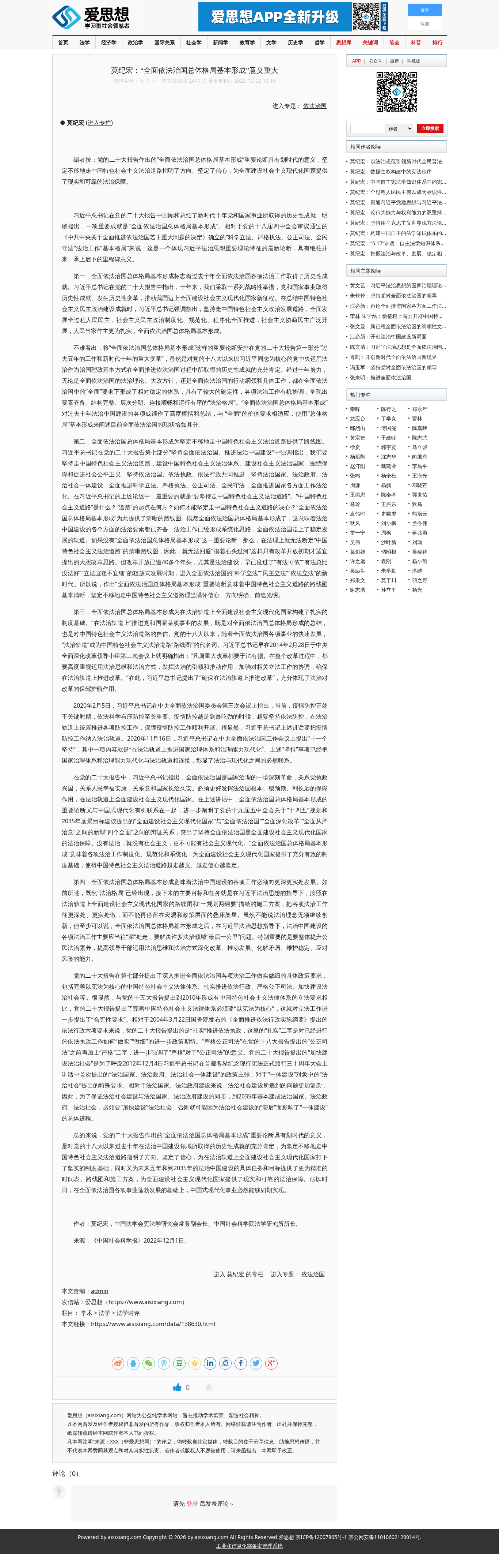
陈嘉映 (419, 427)
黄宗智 (357, 437)
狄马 (417, 504)
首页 (63, 42)
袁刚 (386, 561)
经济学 (109, 42)
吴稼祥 (419, 551)
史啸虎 (388, 513)
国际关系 (165, 42)
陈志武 (419, 437)
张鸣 (355, 475)
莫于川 (388, 580)
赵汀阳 (357, 466)
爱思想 (110, 18)
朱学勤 (388, 570)
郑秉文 (357, 580)
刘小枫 (388, 523)
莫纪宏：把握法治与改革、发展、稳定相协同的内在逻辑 (414, 253)
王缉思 (357, 494)
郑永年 (419, 408)
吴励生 (357, 570)
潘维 (417, 570)
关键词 (370, 42)
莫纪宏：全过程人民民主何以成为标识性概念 (401, 191)
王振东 (388, 504)
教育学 (247, 42)
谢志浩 (357, 589)
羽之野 (419, 580)
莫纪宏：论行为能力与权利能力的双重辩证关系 (403, 212)
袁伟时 (357, 513)
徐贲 (355, 446)
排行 (438, 42)
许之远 (357, 561)
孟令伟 (419, 523)
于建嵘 (388, 437)
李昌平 (419, 466)
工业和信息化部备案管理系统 (249, 1545)
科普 (416, 42)
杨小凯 (419, 561)
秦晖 (355, 408)
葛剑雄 (357, 551)
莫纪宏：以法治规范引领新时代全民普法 (396, 161)
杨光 (417, 589)
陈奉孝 (388, 494)
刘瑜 (417, 542)
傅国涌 (388, 427)
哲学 (320, 42)
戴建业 (388, 466)
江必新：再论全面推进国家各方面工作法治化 (401, 305)
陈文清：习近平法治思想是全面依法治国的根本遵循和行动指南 (421, 346)
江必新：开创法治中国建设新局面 (388, 336)
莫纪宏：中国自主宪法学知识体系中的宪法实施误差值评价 (416, 181)
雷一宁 (357, 532)
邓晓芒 (419, 485)
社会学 (194, 42)
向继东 (419, 456)
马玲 (355, 504)
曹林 (417, 418)
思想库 (343, 42)
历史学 (295, 42)
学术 (86, 1313)
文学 (271, 42)
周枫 (386, 532)
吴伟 (355, 542)
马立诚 (419, 446)
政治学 (135, 42)
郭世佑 (419, 494)
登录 (192, 1503)
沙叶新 (388, 542)
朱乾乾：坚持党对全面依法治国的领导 (393, 295)
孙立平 (388, 589)
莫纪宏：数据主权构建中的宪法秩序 (391, 171)
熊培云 (419, 513)
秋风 (355, 523)
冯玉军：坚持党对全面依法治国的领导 (393, 367)
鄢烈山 (357, 427)
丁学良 (388, 418)
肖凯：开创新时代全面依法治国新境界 (393, 356)
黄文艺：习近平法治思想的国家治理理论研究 (401, 285)
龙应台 (357, 418)
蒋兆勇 (419, 532)
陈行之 (388, 408)
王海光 (419, 475)
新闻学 (220, 42)
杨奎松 (388, 475)
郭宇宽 (388, 446)
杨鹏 (386, 485)
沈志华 (388, 456)
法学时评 (128, 1313)
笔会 (394, 42)
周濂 (355, 485)
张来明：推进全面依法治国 (380, 377)
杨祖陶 (357, 456)
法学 (85, 42)
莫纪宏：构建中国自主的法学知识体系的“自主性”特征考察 (415, 232)
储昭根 (388, 551)
